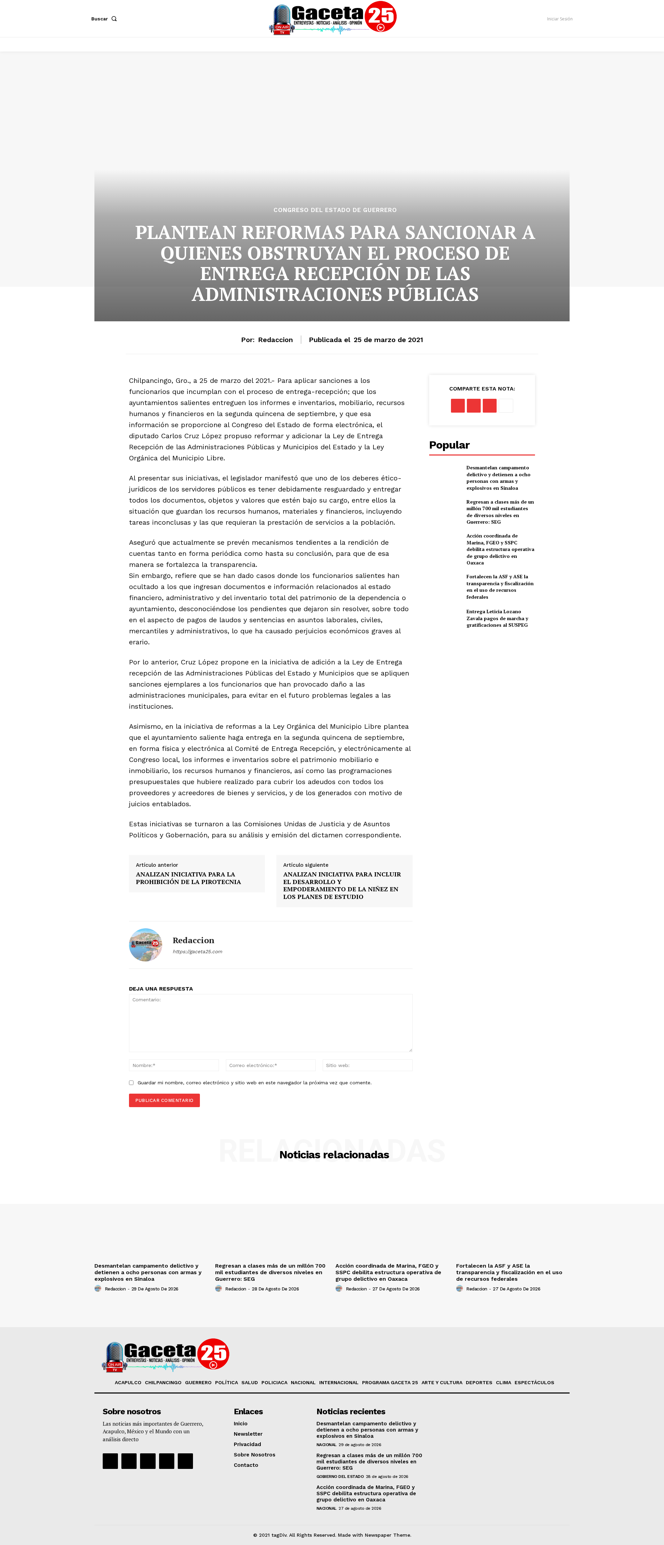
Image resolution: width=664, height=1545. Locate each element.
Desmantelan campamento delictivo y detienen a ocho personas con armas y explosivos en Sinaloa (499, 477)
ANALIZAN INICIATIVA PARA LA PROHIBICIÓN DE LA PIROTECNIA (188, 878)
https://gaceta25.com (197, 951)
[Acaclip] (185, 1461)
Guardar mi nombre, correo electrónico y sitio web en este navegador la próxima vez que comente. (255, 1082)
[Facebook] (458, 406)
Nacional (326, 1444)
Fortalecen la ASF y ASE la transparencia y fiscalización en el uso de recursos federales (500, 586)
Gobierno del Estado (340, 1476)
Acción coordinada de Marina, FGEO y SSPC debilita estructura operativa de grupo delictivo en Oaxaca (500, 549)
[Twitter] (474, 406)
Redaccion (275, 339)
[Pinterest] (490, 406)
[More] (506, 406)
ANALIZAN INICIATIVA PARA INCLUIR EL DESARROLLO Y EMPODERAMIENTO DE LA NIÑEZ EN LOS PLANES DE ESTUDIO (342, 885)
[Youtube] (166, 1461)
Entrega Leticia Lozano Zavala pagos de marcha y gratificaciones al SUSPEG (497, 618)
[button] (105, 18)
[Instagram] (129, 1461)
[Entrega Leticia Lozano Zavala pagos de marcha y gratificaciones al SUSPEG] (445, 618)
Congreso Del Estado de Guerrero (335, 210)
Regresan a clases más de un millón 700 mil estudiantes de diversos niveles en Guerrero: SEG (500, 511)
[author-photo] (98, 1289)
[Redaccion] (145, 945)
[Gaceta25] (333, 17)
